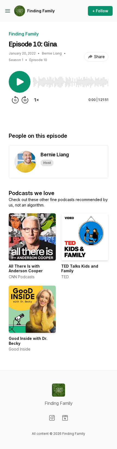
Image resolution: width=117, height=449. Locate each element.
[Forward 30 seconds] (25, 100)
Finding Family (41, 10)
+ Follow (100, 10)
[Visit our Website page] (65, 418)
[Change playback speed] (36, 100)
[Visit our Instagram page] (52, 418)
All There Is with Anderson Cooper (26, 268)
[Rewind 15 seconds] (15, 100)
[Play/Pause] (19, 82)
